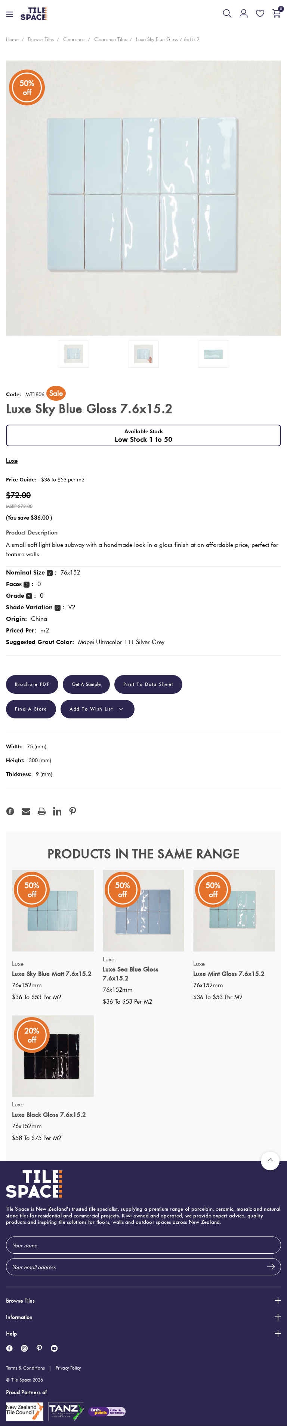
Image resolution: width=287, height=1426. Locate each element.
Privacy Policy (68, 1368)
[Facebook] (10, 811)
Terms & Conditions (25, 1368)
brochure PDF (32, 684)
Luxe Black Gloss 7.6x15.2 (49, 1115)
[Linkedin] (57, 811)
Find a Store (31, 709)
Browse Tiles (20, 1300)
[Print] (41, 811)
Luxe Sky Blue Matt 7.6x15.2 (52, 974)
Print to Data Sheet (148, 684)
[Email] (26, 811)
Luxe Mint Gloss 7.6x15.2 (229, 974)
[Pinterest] (72, 811)
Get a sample (86, 684)
